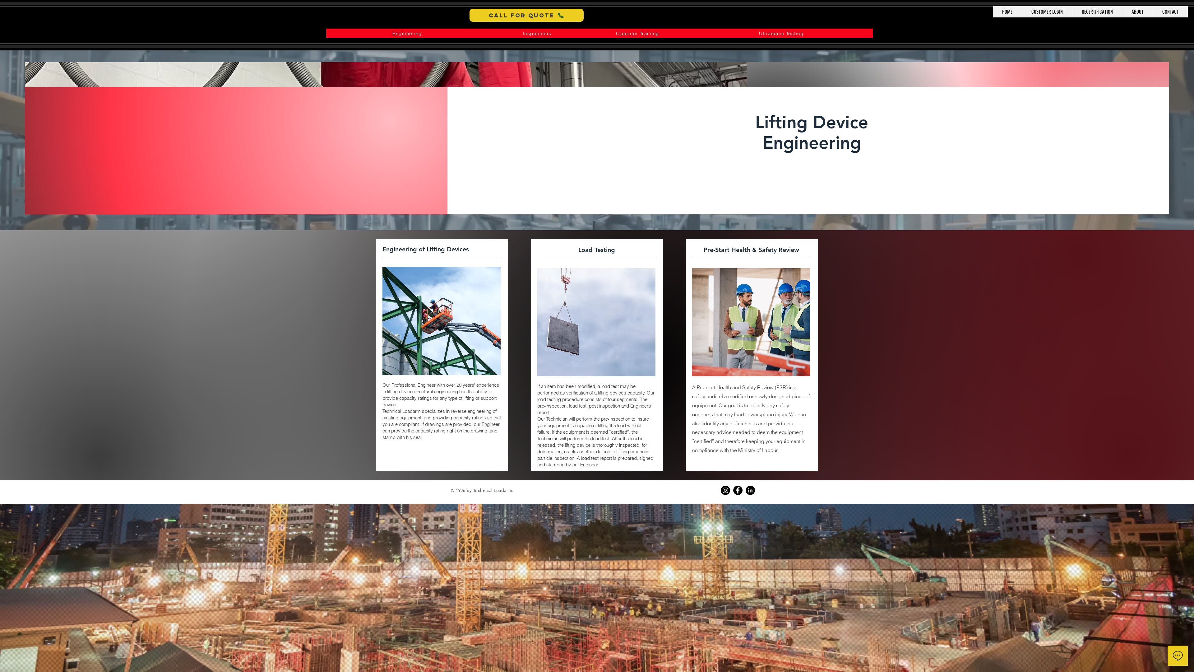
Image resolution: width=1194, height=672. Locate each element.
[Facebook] (738, 490)
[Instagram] (725, 490)
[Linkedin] (750, 490)
